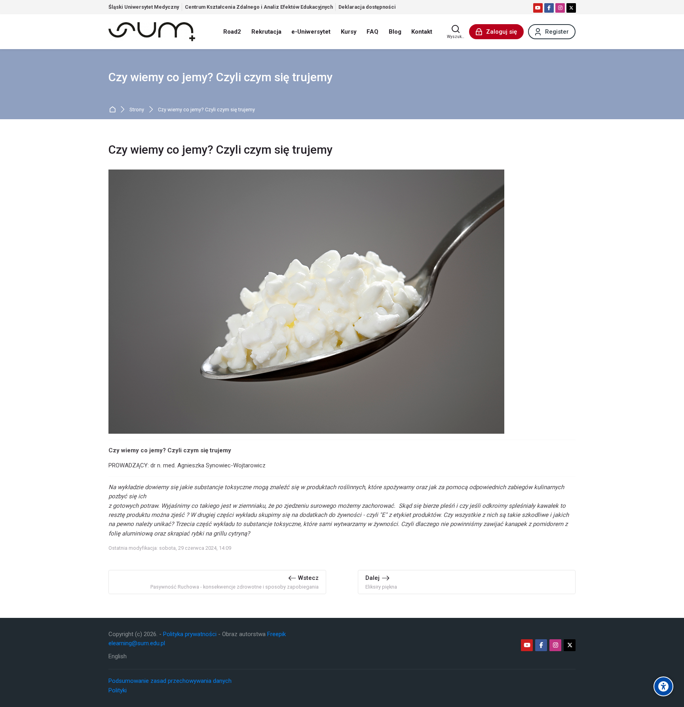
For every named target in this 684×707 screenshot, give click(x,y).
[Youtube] (538, 8)
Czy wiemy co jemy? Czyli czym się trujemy (206, 109)
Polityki (117, 690)
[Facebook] (549, 8)
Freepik (276, 634)
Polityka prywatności (190, 634)
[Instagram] (560, 8)
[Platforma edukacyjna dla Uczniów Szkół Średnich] (151, 31)
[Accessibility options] (663, 686)
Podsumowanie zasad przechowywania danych (170, 680)
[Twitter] (571, 8)
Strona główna (113, 110)
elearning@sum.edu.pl (136, 643)
